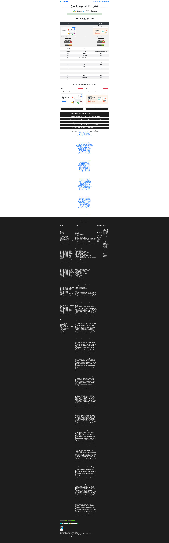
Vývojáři (76, 225)
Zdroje (61, 319)
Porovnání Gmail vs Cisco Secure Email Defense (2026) (84, 145)
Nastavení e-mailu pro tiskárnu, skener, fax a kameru (67, 241)
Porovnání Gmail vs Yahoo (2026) (84, 208)
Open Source (77, 235)
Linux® (62, 230)
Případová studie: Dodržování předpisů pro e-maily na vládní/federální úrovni (86, 258)
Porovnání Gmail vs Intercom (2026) (84, 168)
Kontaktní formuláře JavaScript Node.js (81, 273)
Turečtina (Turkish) (105, 252)
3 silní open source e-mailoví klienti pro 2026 (84, 504)
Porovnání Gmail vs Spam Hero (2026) (84, 200)
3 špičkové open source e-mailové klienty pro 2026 (85, 381)
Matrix (99, 230)
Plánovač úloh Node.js (78, 276)
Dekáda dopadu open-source (79, 250)
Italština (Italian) (105, 240)
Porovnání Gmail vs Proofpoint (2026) (84, 192)
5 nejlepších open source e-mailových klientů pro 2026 (85, 322)
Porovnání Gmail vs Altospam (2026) (84, 137)
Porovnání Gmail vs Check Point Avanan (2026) (84, 144)
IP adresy (76, 229)
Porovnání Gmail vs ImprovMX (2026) (84, 167)
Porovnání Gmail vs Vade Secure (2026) (84, 207)
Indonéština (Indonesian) (105, 239)
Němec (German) (105, 235)
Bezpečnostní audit (78, 227)
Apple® (61, 226)
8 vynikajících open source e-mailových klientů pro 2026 (85, 352)
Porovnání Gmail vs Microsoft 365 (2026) (84, 182)
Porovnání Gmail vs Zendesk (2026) (84, 210)
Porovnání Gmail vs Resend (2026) (84, 195)
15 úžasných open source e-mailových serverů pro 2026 (85, 317)
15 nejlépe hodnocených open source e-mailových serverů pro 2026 (84, 297)
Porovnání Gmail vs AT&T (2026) (84, 134)
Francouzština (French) (105, 234)
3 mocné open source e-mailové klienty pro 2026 (85, 375)
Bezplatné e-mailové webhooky (80, 231)
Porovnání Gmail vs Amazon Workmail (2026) (84, 140)
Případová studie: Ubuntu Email (80, 260)
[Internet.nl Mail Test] (68, 42)
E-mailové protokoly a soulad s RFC (80, 265)
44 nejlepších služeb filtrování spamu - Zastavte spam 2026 (84, 127)
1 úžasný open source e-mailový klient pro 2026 (84, 319)
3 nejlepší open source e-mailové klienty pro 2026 (84, 378)
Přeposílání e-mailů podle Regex (80, 234)
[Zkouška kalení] (68, 40)
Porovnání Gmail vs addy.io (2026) (84, 213)
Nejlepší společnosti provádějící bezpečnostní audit (83, 255)
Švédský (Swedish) (105, 250)
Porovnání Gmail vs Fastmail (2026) (84, 154)
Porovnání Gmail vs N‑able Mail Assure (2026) (84, 186)
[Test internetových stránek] (64, 523)
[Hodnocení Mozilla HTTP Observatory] (68, 43)
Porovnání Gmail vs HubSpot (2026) (84, 166)
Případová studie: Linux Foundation (80, 261)
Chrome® (62, 232)
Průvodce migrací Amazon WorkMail (80, 251)
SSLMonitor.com (62, 333)
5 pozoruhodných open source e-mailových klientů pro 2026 (85, 492)
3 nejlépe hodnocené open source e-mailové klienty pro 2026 (85, 474)
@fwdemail (100, 229)
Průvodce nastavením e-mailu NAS (65, 239)
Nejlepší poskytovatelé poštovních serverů (81, 253)
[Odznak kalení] (61, 528)
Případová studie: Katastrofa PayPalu (80, 278)
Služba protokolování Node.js (79, 277)
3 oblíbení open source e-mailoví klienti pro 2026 (84, 499)
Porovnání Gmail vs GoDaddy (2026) (84, 161)
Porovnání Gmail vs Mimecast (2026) (84, 184)
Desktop (62, 231)
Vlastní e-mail (77, 232)
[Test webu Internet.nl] (68, 41)
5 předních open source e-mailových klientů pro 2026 (85, 308)
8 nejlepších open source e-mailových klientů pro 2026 (85, 293)
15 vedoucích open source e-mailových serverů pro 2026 (85, 395)
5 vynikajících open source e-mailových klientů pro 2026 (85, 310)
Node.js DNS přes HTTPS (79, 274)
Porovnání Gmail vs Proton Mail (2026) (84, 193)
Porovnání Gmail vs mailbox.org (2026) (84, 214)
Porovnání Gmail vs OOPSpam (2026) (84, 187)
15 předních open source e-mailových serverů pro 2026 (85, 307)
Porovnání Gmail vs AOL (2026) (84, 133)
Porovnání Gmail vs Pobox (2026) (84, 189)
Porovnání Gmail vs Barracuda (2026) (84, 142)
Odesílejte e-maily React (78, 283)
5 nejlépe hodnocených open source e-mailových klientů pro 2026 (85, 305)
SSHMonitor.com (62, 332)
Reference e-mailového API (79, 230)
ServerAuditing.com (63, 331)
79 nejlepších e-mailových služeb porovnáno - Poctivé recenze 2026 (84, 113)
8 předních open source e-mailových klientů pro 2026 (85, 438)
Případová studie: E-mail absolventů (80, 259)
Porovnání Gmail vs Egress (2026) (84, 152)
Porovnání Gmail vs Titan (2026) (84, 204)
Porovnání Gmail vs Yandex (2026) (84, 209)
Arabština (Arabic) (105, 226)
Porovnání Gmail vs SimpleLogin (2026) (84, 199)
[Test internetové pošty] (73, 523)
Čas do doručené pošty (63, 323)
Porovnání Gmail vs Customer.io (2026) (84, 148)
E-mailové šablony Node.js (79, 275)
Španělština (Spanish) (104, 249)
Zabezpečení (99, 237)
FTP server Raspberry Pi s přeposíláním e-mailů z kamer (66, 243)
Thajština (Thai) (105, 251)
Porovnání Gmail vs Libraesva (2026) (84, 170)
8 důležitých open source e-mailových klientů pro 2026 (85, 416)
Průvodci (61, 235)
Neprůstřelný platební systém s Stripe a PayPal (82, 285)
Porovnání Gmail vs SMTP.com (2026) (84, 196)
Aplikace (61, 225)
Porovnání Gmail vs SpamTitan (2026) (84, 202)
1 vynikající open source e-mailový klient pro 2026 (84, 312)
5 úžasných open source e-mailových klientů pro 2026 (85, 407)
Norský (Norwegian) (106, 244)
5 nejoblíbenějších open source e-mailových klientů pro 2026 (85, 301)
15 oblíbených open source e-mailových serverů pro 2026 (85, 364)
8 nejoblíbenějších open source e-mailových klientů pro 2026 (85, 326)
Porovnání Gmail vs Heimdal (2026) (84, 163)
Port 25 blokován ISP (63, 317)
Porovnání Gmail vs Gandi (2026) (84, 159)
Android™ (62, 229)
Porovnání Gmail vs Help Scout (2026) (84, 164)
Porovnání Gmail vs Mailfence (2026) (84, 174)
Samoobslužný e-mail (78, 272)
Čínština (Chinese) (105, 227)
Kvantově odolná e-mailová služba (80, 279)
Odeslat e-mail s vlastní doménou (65, 237)
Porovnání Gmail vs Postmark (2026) (84, 191)
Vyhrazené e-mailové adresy (64, 328)
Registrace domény (63, 325)
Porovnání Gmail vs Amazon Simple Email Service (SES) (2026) (84, 138)
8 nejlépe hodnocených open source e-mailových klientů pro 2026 (85, 341)
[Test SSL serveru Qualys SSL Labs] (68, 45)
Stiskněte (98, 244)
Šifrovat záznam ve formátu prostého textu (66, 327)
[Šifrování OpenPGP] (86, 77)
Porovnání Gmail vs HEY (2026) (85, 162)
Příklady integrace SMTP (64, 236)
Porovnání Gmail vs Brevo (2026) (84, 143)
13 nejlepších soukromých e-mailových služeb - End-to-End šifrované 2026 (84, 116)
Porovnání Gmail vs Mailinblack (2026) (84, 177)
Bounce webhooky (78, 233)
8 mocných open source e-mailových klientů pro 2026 (84, 330)
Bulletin (99, 226)
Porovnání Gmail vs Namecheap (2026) (84, 185)
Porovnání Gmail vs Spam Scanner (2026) (84, 201)
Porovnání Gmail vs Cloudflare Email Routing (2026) (84, 146)
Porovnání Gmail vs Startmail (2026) (84, 203)
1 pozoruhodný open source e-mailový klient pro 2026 (85, 315)
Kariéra (98, 245)
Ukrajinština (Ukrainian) (104, 254)
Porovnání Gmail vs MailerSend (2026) (84, 173)
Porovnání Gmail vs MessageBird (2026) (84, 181)
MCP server (76, 268)
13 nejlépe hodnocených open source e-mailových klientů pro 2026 (84, 348)
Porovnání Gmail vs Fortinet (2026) (84, 155)
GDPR (98, 240)
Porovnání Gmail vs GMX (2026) (84, 157)
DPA (98, 241)
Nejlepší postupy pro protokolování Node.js (81, 254)
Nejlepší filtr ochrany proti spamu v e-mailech (82, 252)
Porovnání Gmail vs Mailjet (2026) (84, 178)
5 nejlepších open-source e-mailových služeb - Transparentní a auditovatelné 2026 (84, 119)
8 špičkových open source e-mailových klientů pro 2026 (85, 512)
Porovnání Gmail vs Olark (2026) (84, 188)
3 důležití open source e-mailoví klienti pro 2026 (84, 328)
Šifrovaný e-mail (95, 1)
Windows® (62, 227)
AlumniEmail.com (63, 329)
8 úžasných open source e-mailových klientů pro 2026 (85, 359)
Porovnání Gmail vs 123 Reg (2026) (84, 132)
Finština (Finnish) (105, 232)
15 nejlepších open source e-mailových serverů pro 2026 (85, 292)
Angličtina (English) (105, 231)
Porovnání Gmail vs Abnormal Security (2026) (84, 135)
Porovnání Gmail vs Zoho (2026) (84, 211)
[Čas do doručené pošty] (85, 64)
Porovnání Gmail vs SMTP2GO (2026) (84, 197)
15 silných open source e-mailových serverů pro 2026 (85, 503)
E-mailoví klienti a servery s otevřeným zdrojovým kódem (84, 290)
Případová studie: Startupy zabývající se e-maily (82, 284)
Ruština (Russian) (105, 248)
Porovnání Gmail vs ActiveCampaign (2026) (84, 136)
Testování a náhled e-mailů (79, 267)
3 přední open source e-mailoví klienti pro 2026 (83, 350)
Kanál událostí (99, 235)
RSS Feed (100, 232)
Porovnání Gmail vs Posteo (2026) (84, 190)
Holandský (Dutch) (105, 230)
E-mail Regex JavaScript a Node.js (80, 266)
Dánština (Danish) (105, 229)
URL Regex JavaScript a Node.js (80, 287)
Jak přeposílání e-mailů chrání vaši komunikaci (82, 286)
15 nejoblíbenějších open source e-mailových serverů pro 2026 (85, 299)
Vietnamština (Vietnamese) (105, 256)
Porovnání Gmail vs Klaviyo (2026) (84, 169)
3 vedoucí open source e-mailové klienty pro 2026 (84, 396)
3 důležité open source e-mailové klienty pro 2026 (85, 370)
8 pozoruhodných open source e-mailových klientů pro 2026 (85, 357)
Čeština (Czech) (105, 228)
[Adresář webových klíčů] (85, 79)
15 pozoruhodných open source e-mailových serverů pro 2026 (85, 314)
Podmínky (98, 239)
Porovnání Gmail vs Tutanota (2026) (84, 206)
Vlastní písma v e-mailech (79, 263)
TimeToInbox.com (63, 330)
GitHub (99, 227)
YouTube (99, 231)
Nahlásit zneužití (98, 243)
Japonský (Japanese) (104, 242)
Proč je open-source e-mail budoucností (81, 288)
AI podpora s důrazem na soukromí (80, 256)
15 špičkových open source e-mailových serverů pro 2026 (85, 380)
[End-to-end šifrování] (85, 75)
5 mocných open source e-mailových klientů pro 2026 (84, 462)
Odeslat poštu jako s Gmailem (64, 238)
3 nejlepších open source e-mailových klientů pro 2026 (85, 496)
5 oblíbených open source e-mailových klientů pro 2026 (85, 366)
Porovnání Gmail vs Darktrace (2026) (84, 149)
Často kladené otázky (105, 1)
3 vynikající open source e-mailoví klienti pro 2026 (84, 490)
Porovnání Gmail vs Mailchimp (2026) (84, 172)
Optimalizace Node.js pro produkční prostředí (82, 270)
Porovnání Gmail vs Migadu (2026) (84, 183)
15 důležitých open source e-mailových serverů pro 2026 (85, 327)
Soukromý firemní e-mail (64, 321)
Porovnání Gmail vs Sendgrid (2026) (84, 198)
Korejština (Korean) (105, 243)
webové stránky (68, 38)
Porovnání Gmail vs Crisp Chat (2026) (84, 147)
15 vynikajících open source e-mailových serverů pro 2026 (86, 309)
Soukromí (100, 1)
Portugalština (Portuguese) (105, 247)
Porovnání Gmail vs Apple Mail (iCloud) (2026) (84, 141)
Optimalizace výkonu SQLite (79, 281)
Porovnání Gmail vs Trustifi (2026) (84, 205)
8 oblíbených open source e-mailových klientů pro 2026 (85, 458)
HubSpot (100, 26)
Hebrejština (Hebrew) (106, 236)
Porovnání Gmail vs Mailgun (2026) (84, 175)
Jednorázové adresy (63, 324)
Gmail (68, 26)
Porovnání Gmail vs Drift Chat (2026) (84, 150)
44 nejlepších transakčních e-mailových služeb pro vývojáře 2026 (84, 122)
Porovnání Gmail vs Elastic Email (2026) (84, 153)
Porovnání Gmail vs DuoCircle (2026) (84, 151)
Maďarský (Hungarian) (104, 237)
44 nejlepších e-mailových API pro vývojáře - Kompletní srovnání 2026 (84, 124)
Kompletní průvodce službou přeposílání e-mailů (82, 269)
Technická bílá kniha (78, 226)
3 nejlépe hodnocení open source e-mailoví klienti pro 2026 (85, 298)
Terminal (62, 233)
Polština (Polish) (105, 245)
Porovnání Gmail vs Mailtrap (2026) (84, 179)
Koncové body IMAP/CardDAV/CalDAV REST (82, 262)
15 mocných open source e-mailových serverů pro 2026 (85, 329)
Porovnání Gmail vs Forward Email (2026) (84, 156)
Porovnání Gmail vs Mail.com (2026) (84, 171)
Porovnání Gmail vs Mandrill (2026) (84, 180)
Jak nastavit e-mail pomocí (66, 244)
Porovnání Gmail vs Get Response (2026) (84, 160)
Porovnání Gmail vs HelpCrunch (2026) (84, 165)
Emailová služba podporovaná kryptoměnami (82, 271)
